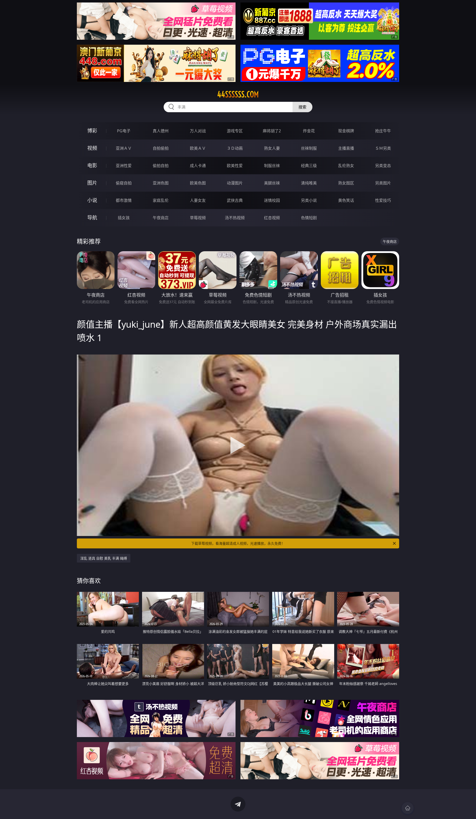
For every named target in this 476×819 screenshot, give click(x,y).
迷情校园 (272, 200)
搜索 (302, 107)
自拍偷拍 (161, 148)
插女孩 (124, 217)
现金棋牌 (346, 131)
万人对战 (198, 131)
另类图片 (383, 183)
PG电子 (123, 131)
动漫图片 (235, 183)
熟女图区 (346, 183)
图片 (92, 182)
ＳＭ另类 (383, 148)
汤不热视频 (235, 217)
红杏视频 (272, 217)
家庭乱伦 (161, 200)
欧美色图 (198, 183)
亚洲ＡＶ (124, 148)
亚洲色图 (161, 183)
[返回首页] (408, 808)
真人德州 (161, 131)
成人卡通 (198, 165)
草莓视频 (198, 217)
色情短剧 (309, 217)
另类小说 (309, 200)
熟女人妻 (272, 148)
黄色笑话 (346, 200)
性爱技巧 (383, 200)
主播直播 (346, 148)
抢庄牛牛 (383, 131)
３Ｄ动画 (235, 148)
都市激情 (124, 200)
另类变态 (383, 165)
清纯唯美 (309, 183)
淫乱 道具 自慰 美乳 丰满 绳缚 (103, 558)
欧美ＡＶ (198, 148)
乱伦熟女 (346, 165)
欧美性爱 (235, 165)
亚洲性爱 (124, 165)
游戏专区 (235, 131)
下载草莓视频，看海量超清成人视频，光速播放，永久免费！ (238, 543)
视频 (92, 148)
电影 (92, 165)
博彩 (92, 130)
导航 (92, 217)
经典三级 (309, 165)
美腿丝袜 (272, 183)
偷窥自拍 (124, 183)
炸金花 (309, 131)
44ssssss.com (238, 94)
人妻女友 (198, 200)
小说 (92, 200)
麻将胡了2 (272, 131)
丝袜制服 (309, 148)
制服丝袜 (272, 165)
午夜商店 (161, 217)
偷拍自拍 (161, 165)
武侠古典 (235, 200)
